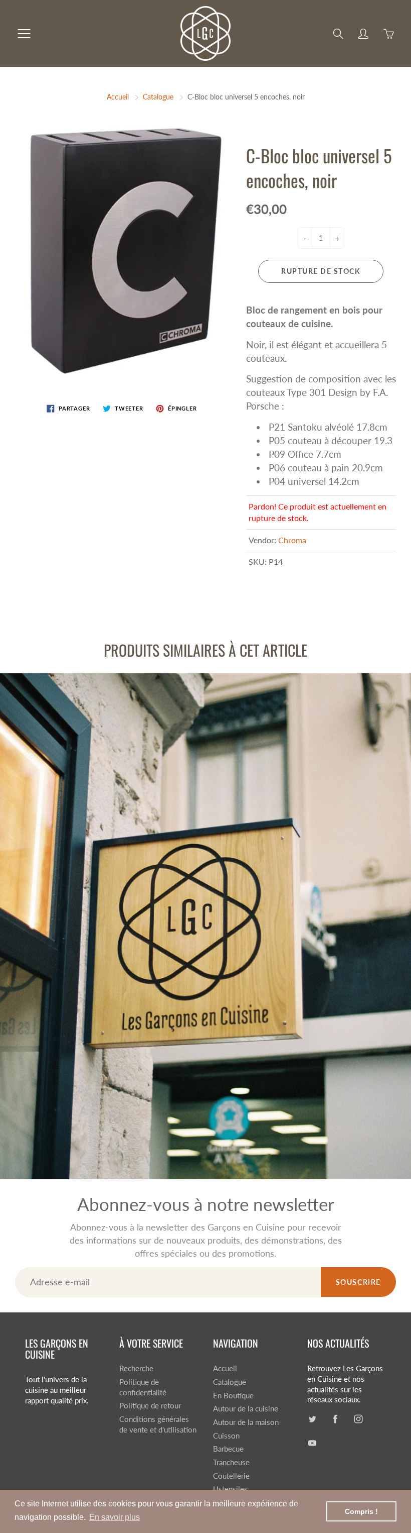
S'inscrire (289, 134)
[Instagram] (213, 167)
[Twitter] (169, 167)
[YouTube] (234, 167)
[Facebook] (191, 167)
